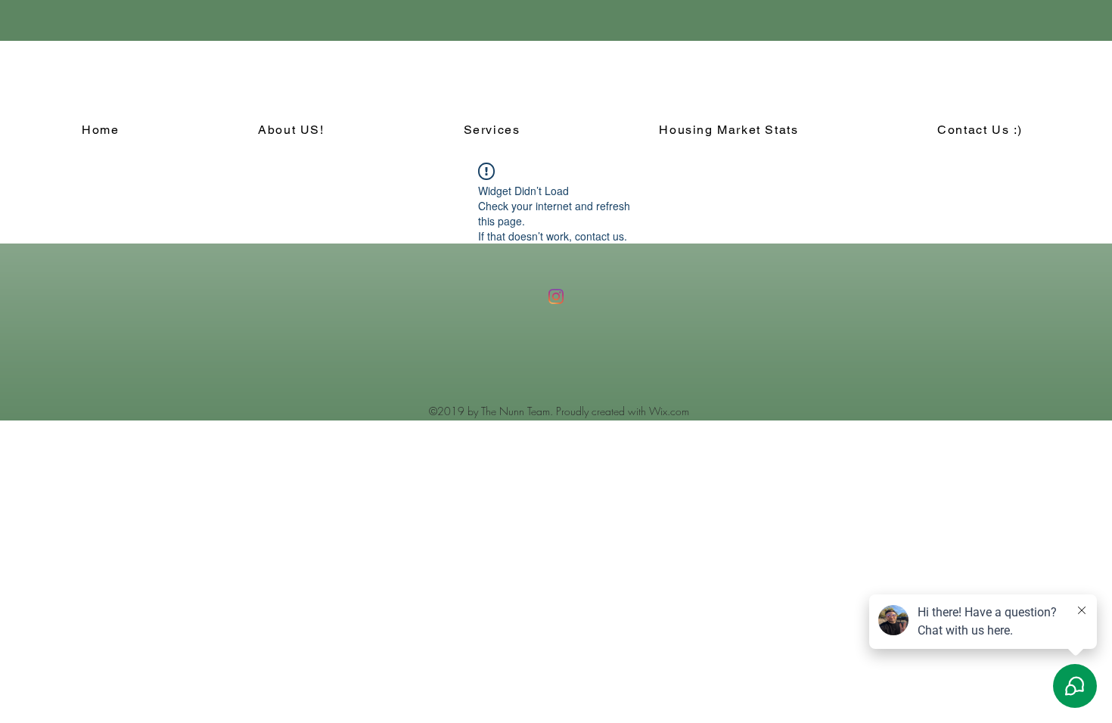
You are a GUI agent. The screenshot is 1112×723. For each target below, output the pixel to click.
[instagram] (556, 296)
